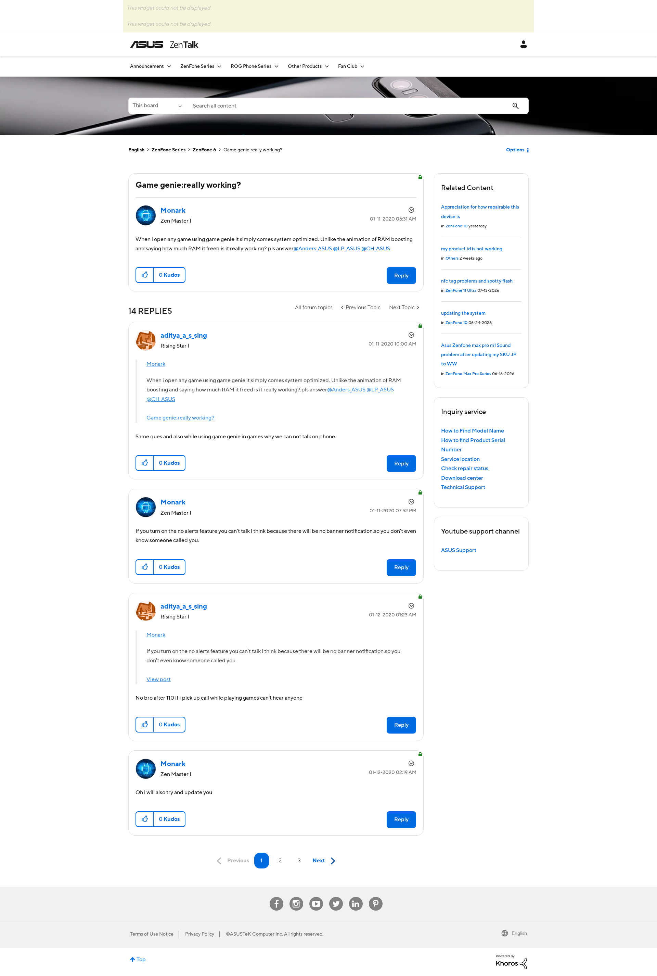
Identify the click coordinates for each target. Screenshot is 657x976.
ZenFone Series (168, 150)
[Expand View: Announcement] (169, 66)
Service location (460, 459)
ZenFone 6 (204, 150)
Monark (155, 364)
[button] (145, 275)
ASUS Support (458, 550)
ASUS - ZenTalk (164, 44)
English (136, 150)
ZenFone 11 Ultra (461, 290)
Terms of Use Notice (151, 934)
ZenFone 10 (456, 226)
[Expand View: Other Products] (326, 66)
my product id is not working (471, 249)
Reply (401, 275)
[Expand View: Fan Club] (362, 66)
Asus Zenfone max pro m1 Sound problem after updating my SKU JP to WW (478, 354)
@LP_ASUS (346, 248)
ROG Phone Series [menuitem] (251, 66)
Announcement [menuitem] (147, 66)
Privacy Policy (199, 934)
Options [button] (515, 150)
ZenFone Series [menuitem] (197, 66)
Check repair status (464, 468)
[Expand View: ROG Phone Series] (276, 66)
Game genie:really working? (180, 417)
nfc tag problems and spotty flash (477, 281)
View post (158, 679)
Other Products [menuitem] (305, 66)
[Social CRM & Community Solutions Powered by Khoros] (511, 961)
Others (452, 258)
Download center (462, 478)
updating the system (463, 313)
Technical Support (463, 487)
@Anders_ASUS (313, 248)
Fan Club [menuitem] (347, 66)
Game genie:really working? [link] (252, 150)
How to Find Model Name (472, 430)
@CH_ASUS (375, 248)
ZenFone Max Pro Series (468, 373)
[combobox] (357, 106)
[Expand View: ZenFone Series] (219, 66)
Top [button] (141, 959)
